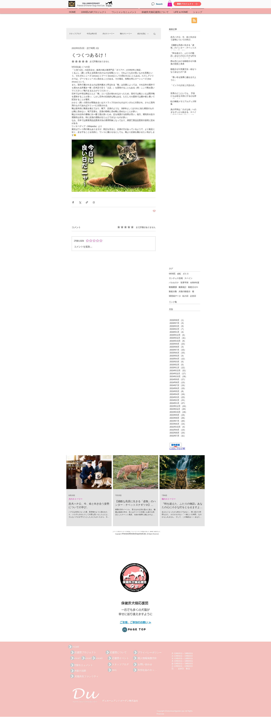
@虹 (179, 274)
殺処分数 (173, 291)
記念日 (193, 296)
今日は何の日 (92, 34)
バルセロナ (174, 282)
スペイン (188, 278)
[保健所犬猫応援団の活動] (70, 647)
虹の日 (185, 296)
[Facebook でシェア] (73, 202)
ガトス (186, 274)
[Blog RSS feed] (194, 20)
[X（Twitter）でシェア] (80, 202)
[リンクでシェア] (87, 202)
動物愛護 (173, 287)
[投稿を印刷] (93, 202)
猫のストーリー (126, 34)
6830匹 (172, 274)
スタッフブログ (75, 34)
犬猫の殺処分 (184, 291)
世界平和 (184, 282)
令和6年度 (194, 282)
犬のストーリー (108, 34)
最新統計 (182, 287)
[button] (169, 3)
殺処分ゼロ (193, 287)
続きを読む (141, 34)
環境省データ (175, 296)
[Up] (124, 629)
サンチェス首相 (176, 278)
